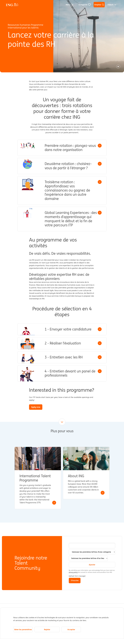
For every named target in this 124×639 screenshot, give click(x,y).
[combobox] (92, 552)
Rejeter (47, 629)
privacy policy (73, 572)
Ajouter (92, 564)
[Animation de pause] (118, 67)
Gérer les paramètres (23, 629)
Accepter (71, 629)
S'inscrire (74, 580)
